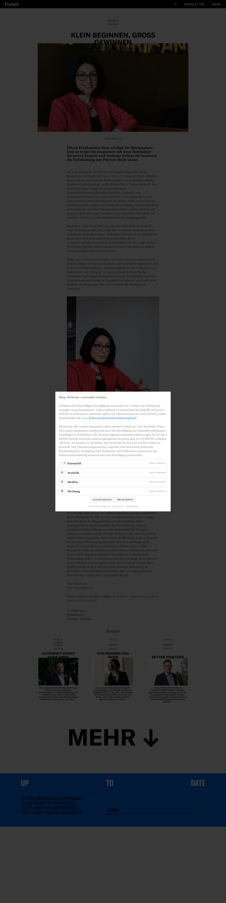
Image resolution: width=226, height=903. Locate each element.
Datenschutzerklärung (99, 506)
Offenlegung (132, 506)
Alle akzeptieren (125, 499)
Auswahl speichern (102, 499)
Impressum (118, 506)
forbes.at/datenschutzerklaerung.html (112, 418)
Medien (72, 482)
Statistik (73, 472)
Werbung (73, 491)
